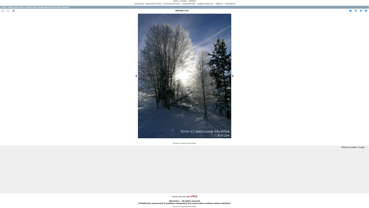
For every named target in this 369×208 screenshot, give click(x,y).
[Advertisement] (184, 171)
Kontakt (183, 1)
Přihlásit (192, 1)
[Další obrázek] (361, 10)
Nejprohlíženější (188, 4)
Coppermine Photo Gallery (188, 143)
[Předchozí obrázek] (355, 10)
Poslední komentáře (172, 4)
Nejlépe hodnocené (205, 4)
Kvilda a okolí (31, 7)
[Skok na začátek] (350, 10)
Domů (175, 1)
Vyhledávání (230, 4)
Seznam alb (139, 4)
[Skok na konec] (366, 10)
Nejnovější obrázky (154, 4)
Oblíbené (219, 4)
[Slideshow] (13, 10)
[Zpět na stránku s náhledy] (2, 10)
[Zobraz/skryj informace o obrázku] (8, 10)
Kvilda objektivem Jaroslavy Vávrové (53, 7)
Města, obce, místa (16, 7)
